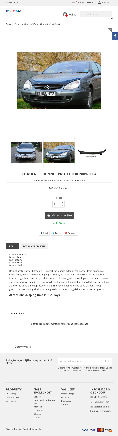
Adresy (64, 404)
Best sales (11, 401)
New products (12, 397)
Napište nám (12, 2)
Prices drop (11, 393)
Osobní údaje (67, 393)
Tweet (58, 233)
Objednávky (67, 397)
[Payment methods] (96, 429)
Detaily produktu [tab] (34, 246)
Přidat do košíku (59, 215)
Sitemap (37, 414)
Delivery (37, 396)
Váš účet (68, 389)
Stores (37, 417)
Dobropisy (66, 401)
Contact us (38, 410)
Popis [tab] (12, 246)
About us (38, 406)
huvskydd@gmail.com (100, 410)
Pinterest (72, 233)
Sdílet (45, 233)
